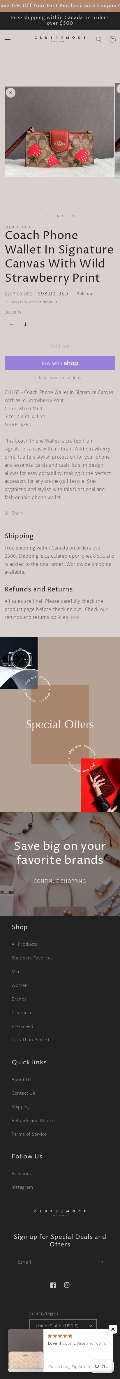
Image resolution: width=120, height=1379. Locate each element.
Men (16, 971)
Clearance (22, 1012)
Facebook (22, 1173)
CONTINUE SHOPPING (60, 881)
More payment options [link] (60, 377)
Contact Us (23, 1093)
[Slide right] (73, 215)
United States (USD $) (57, 1325)
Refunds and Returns (34, 1120)
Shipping (12, 302)
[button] (7, 39)
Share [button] (18, 513)
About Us (21, 1079)
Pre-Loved (22, 1026)
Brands (19, 999)
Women (20, 985)
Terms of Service (29, 1134)
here (74, 617)
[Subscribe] (101, 1262)
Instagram (22, 1187)
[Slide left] (46, 215)
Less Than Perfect (31, 1039)
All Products (24, 944)
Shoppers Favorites (32, 958)
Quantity (13, 312)
